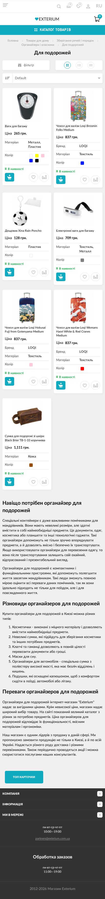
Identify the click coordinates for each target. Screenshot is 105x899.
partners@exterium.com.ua (52, 838)
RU (99, 6)
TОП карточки (24, 777)
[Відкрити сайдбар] (5, 5)
